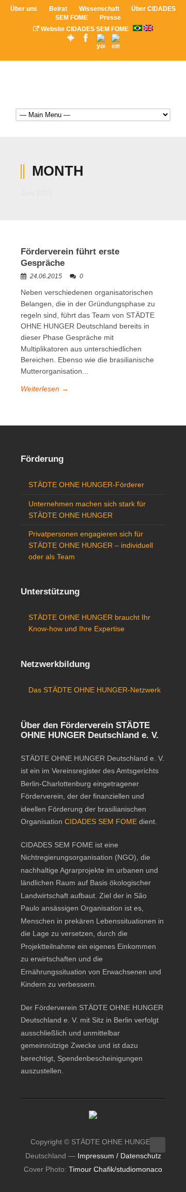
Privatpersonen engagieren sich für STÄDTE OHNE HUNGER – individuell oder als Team (90, 545)
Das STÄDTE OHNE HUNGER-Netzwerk (94, 690)
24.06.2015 (46, 276)
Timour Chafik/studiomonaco (115, 1169)
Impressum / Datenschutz (119, 1156)
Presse (110, 17)
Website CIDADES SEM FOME (84, 29)
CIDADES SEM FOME (101, 821)
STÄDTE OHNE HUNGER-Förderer (86, 484)
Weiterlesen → (45, 389)
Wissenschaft (99, 8)
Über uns (23, 8)
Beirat (58, 8)
